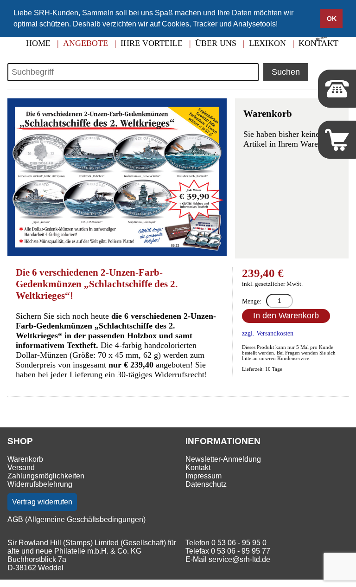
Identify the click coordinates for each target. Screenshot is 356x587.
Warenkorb (25, 459)
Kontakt (197, 467)
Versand (21, 467)
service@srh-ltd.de (239, 559)
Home (38, 43)
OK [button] (332, 18)
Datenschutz (206, 484)
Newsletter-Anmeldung (223, 459)
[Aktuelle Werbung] (330, 39)
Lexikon (267, 43)
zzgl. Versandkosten (267, 333)
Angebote (85, 43)
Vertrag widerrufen (42, 502)
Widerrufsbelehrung (39, 484)
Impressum (203, 476)
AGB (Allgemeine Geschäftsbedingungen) (76, 519)
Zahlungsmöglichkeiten (45, 476)
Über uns (215, 43)
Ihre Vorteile (152, 43)
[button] (281, 25)
